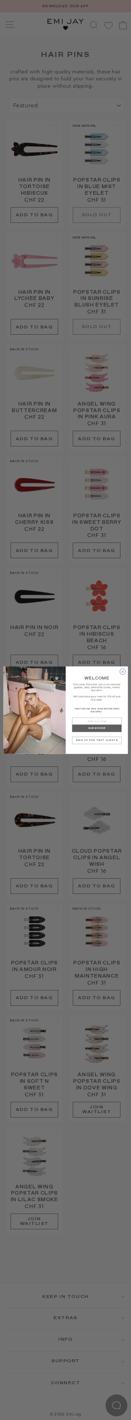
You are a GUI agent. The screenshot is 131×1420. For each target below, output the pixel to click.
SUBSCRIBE (96, 728)
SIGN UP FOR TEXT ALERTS (97, 740)
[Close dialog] (123, 671)
